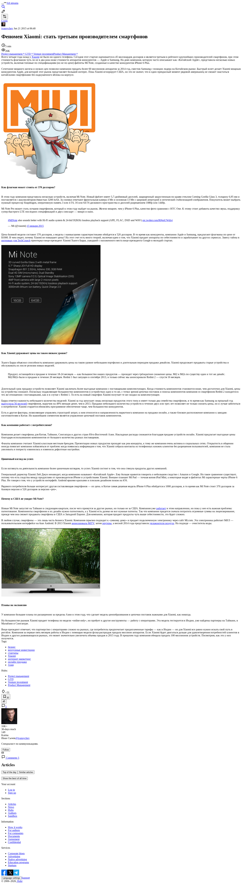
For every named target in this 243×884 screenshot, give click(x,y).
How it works (15, 827)
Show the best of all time (14, 778)
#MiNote (12, 220)
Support (25, 877)
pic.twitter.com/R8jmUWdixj (157, 220)
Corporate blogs (16, 853)
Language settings (11, 878)
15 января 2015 (35, 225)
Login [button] (4, 20)
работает (161, 508)
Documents (14, 836)
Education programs (18, 862)
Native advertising (17, 859)
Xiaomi (35, 56)
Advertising (14, 856)
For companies (15, 833)
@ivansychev (22, 738)
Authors (12, 813)
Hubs (11, 810)
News (11, 807)
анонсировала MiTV (83, 523)
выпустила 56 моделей (14, 403)
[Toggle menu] (2, 3)
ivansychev (7, 28)
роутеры (107, 523)
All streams (12, 3)
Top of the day (9, 772)
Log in (11, 789)
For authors (14, 830)
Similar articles (26, 772)
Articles (12, 804)
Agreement (14, 839)
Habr (19, 881)
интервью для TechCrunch (15, 240)
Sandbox (12, 816)
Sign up (12, 792)
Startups (12, 865)
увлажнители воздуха (162, 523)
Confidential (14, 842)
